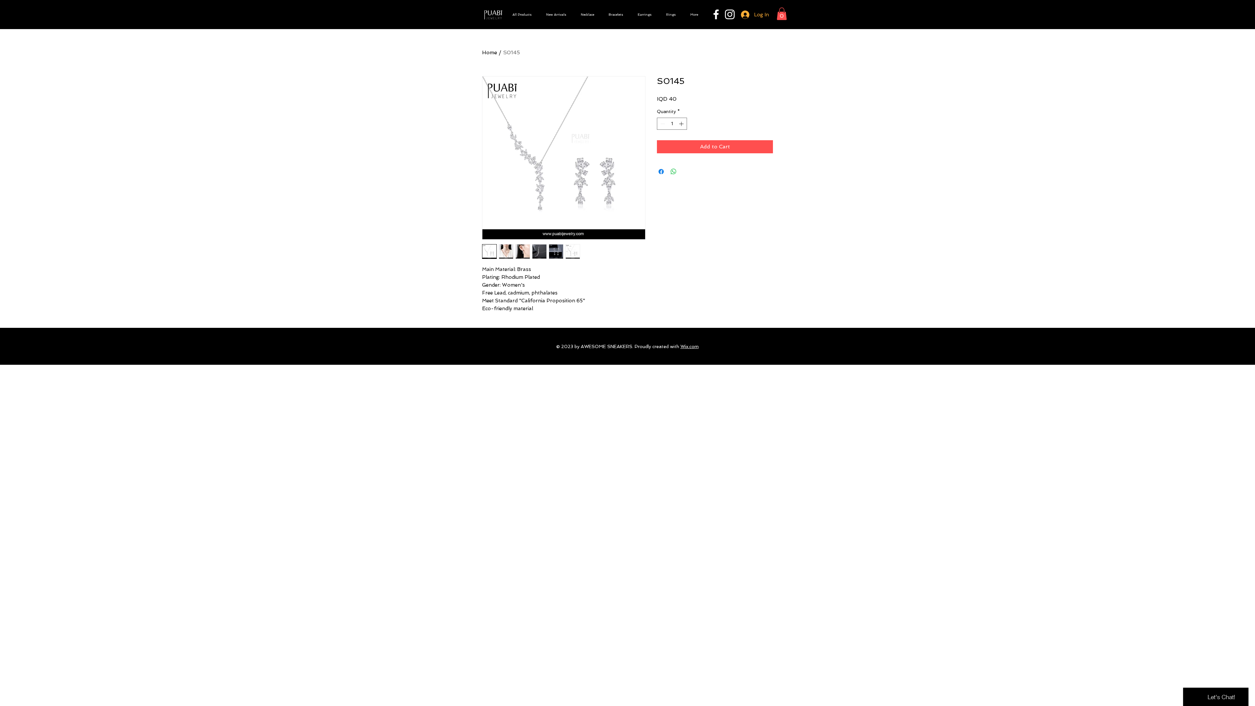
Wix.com (689, 346)
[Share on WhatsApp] (674, 172)
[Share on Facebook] (661, 172)
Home (489, 52)
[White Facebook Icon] (716, 14)
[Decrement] (662, 123)
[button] (782, 14)
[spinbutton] (672, 123)
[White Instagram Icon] (729, 14)
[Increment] (682, 123)
